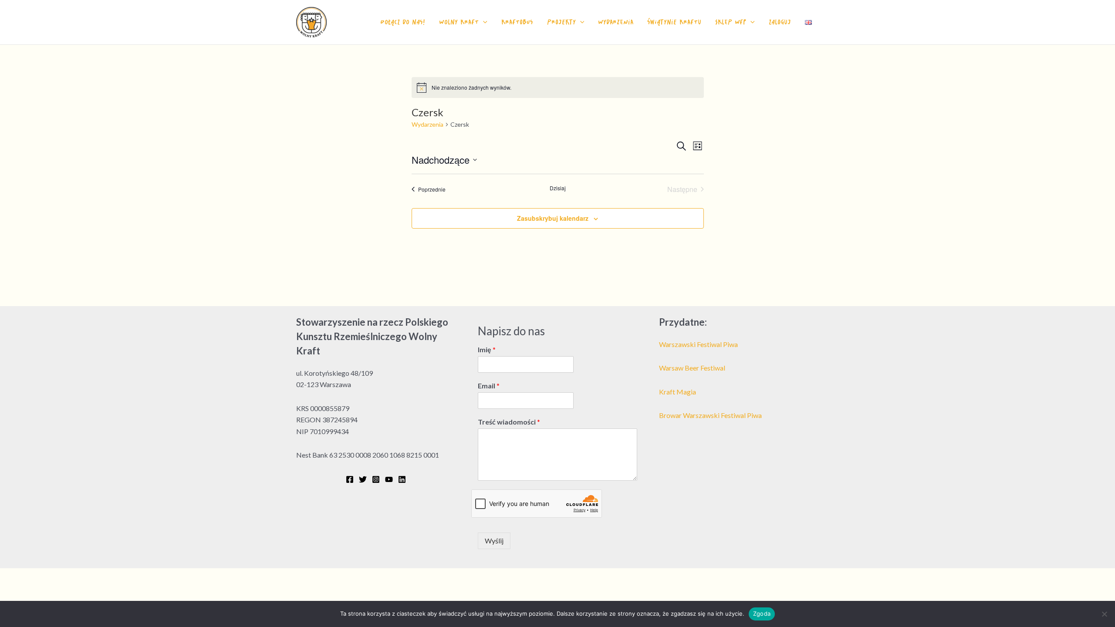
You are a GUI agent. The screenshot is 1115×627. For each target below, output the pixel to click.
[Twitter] (363, 479)
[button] (483, 22)
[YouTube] (389, 479)
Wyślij (494, 540)
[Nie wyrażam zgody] (1104, 614)
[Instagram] (376, 479)
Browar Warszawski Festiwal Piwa (710, 415)
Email (489, 385)
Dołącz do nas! (402, 22)
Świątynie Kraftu (674, 22)
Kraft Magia (677, 392)
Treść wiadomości (509, 422)
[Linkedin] (402, 479)
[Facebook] (350, 479)
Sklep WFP (730, 22)
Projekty (561, 22)
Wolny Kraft (459, 22)
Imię (487, 349)
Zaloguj (780, 22)
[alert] (558, 87)
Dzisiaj (558, 188)
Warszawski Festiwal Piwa (698, 344)
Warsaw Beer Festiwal (692, 368)
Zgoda (761, 613)
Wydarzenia (615, 22)
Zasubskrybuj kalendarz (552, 218)
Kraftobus (517, 22)
